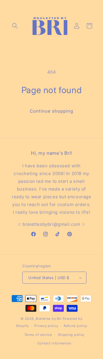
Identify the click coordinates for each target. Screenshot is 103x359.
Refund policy (75, 326)
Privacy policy (46, 326)
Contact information (54, 343)
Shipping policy (71, 335)
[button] (15, 25)
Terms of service (38, 335)
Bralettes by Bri (49, 319)
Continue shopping (51, 111)
